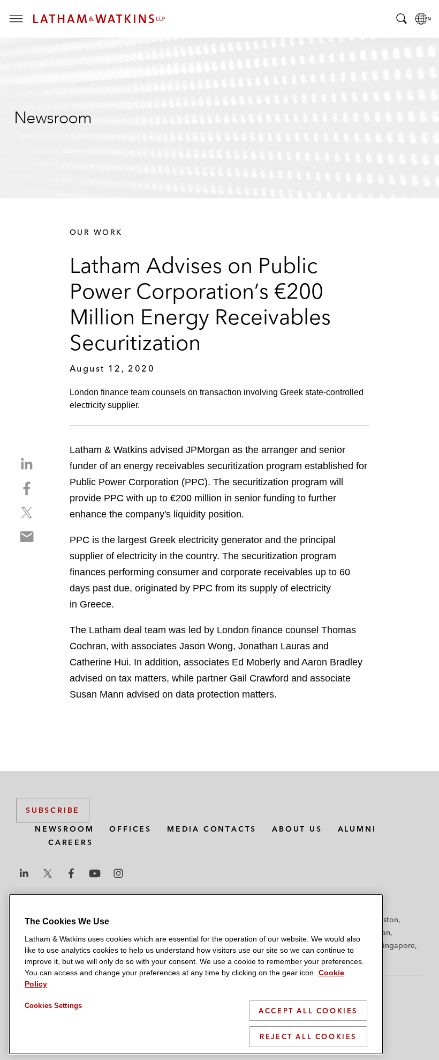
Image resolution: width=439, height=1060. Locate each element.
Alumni (357, 829)
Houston (383, 919)
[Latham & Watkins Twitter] (48, 873)
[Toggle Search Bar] (401, 18)
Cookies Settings (53, 1006)
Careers (70, 842)
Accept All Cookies (308, 1010)
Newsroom (64, 829)
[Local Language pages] (423, 18)
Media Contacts (211, 829)
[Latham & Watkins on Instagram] (118, 873)
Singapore (397, 945)
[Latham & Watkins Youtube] (95, 873)
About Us (297, 829)
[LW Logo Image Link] (99, 18)
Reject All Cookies (308, 1036)
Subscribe (53, 810)
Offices (130, 829)
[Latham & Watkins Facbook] (71, 873)
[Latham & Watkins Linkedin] (24, 873)
